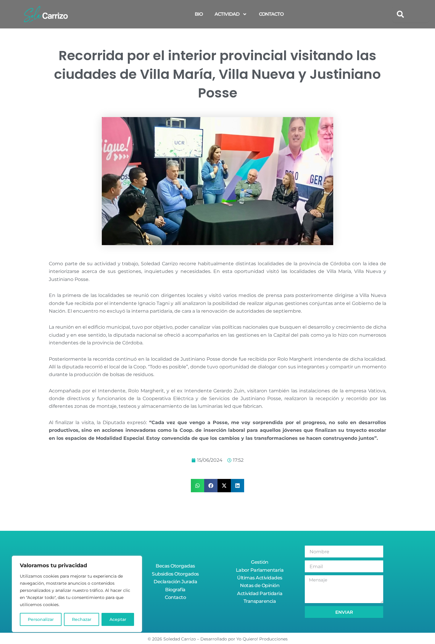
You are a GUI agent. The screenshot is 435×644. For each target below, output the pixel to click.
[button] (197, 485)
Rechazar (81, 619)
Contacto (271, 14)
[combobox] (410, 14)
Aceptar (117, 619)
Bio (199, 14)
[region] (77, 594)
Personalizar (41, 619)
